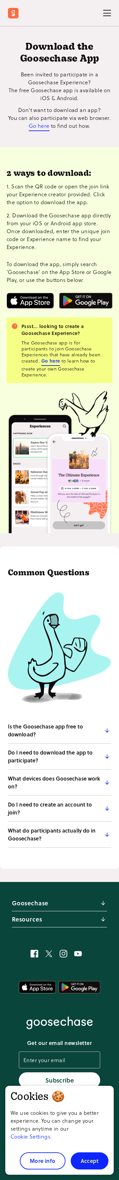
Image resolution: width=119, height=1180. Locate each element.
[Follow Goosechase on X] (49, 954)
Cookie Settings (30, 1136)
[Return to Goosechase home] (15, 13)
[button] (59, 730)
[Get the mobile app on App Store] (30, 301)
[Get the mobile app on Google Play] (85, 301)
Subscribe (59, 1080)
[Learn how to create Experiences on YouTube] (78, 954)
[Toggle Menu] (107, 13)
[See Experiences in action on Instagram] (63, 954)
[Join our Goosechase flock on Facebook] (34, 954)
